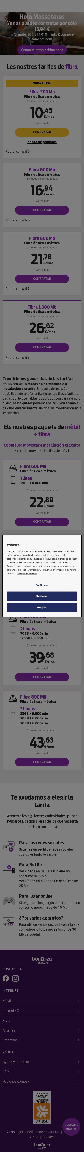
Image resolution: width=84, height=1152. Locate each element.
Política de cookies (27, 573)
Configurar (42, 585)
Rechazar (42, 596)
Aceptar (42, 607)
